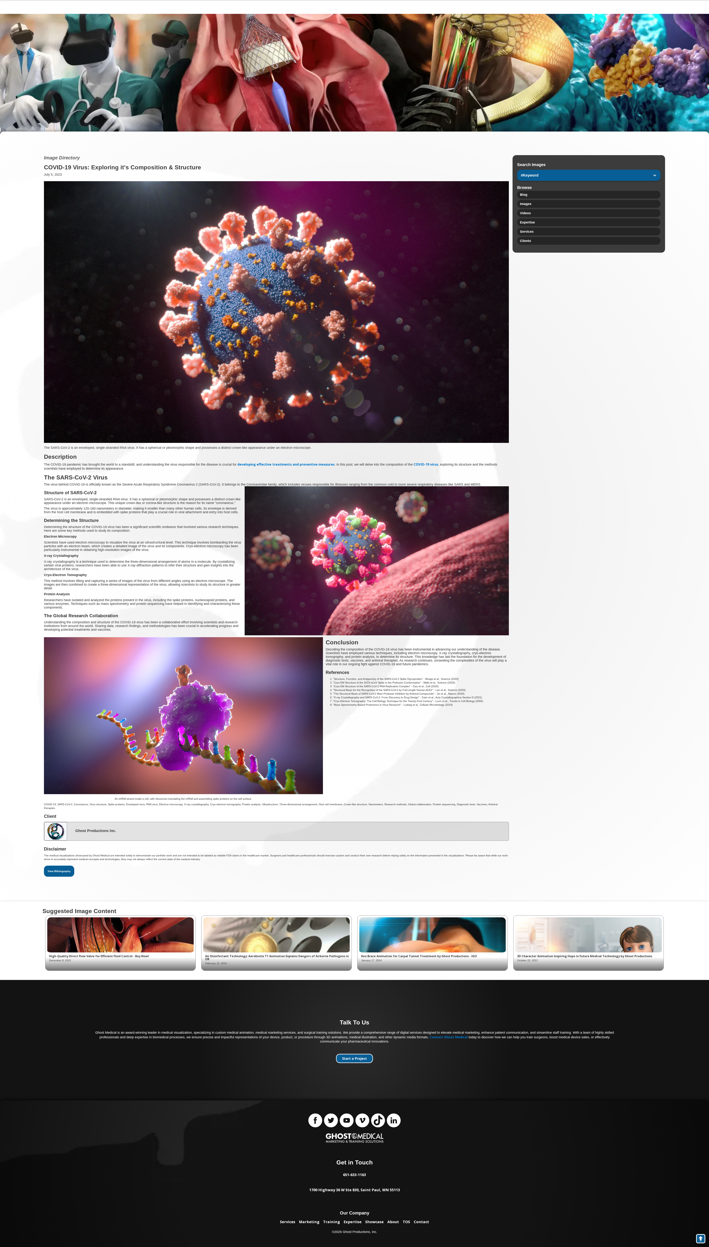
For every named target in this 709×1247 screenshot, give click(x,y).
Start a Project (354, 1058)
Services (287, 1221)
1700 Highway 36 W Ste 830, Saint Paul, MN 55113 (354, 1189)
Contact (421, 1221)
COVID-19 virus (426, 464)
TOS (406, 1221)
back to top (702, 1239)
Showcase (374, 1221)
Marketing (309, 1221)
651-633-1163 (354, 1174)
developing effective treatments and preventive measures (286, 464)
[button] (588, 175)
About (393, 1221)
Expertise (353, 1221)
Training (331, 1221)
